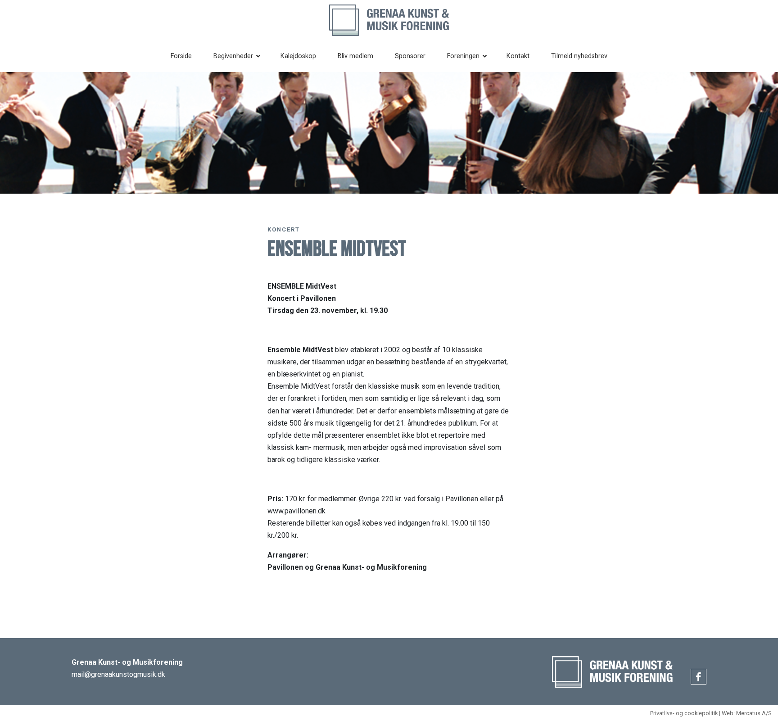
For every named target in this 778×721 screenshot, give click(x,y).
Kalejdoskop (298, 56)
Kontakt (518, 56)
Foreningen (463, 56)
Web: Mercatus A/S (746, 713)
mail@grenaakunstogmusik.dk (118, 674)
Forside (181, 56)
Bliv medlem (355, 56)
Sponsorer (410, 56)
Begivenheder (233, 56)
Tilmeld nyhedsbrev (579, 56)
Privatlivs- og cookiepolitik (684, 713)
